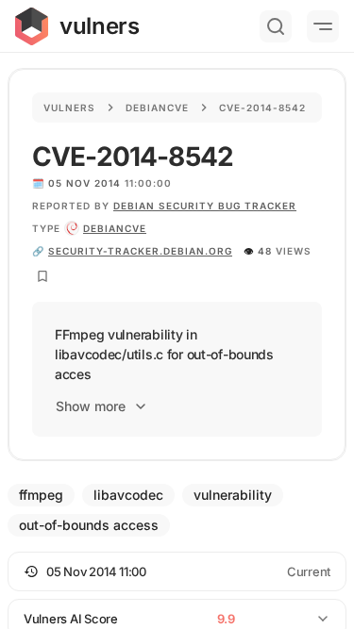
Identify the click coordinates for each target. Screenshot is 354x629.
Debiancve (157, 107)
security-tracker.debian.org (140, 251)
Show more (91, 406)
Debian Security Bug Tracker (204, 205)
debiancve (114, 228)
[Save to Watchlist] (42, 276)
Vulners (69, 107)
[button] (177, 571)
